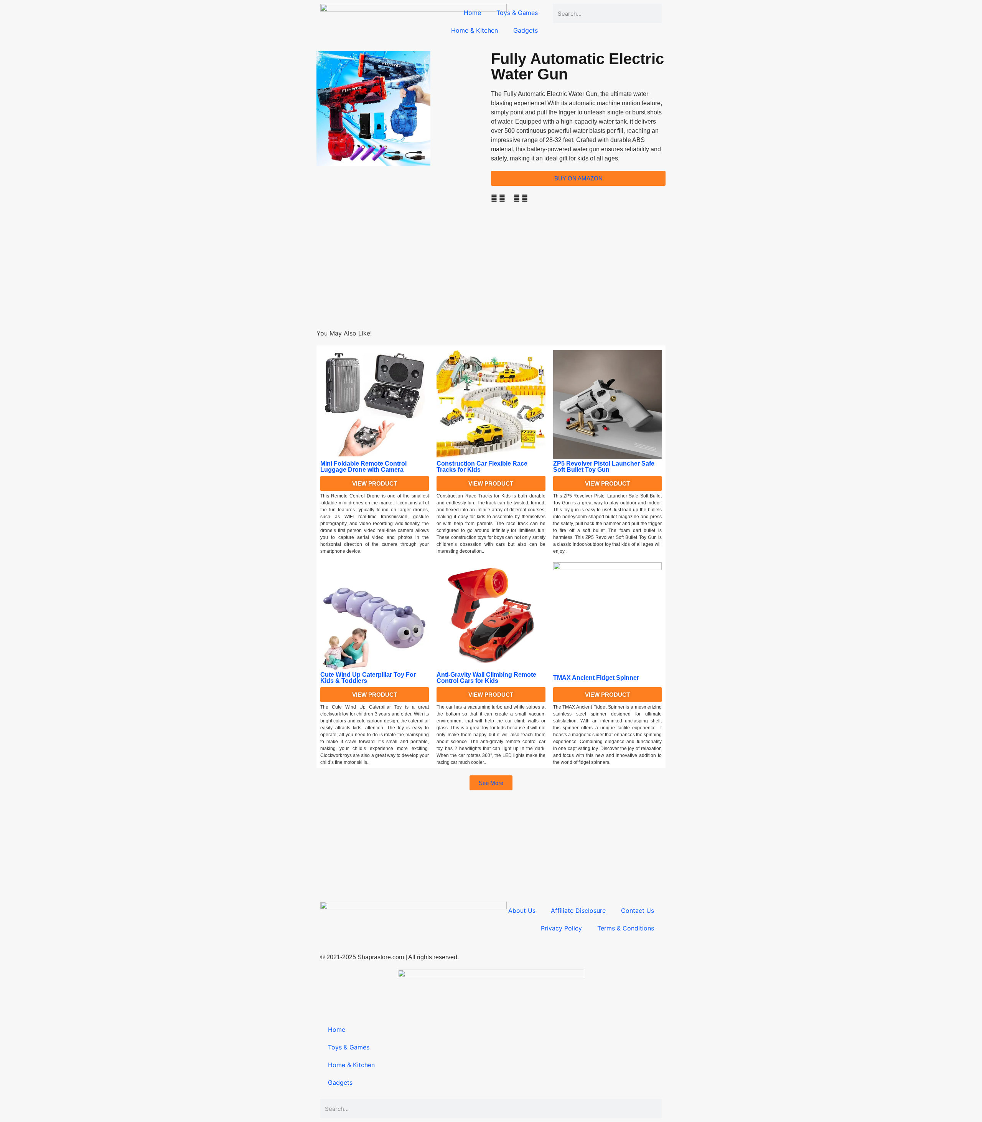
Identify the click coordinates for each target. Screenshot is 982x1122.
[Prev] (318, 207)
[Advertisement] (491, 275)
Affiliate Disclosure (578, 910)
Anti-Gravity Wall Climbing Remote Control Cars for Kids (486, 677)
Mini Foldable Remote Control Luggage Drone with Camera (363, 466)
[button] (494, 198)
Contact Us (637, 910)
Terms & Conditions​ (625, 928)
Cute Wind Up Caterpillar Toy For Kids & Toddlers (368, 677)
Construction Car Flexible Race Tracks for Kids (482, 466)
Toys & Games (517, 13)
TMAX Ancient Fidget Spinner (596, 677)
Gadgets (525, 30)
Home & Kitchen (474, 30)
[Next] (318, 216)
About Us (521, 910)
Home (472, 13)
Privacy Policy (561, 928)
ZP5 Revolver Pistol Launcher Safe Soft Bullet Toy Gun (603, 466)
